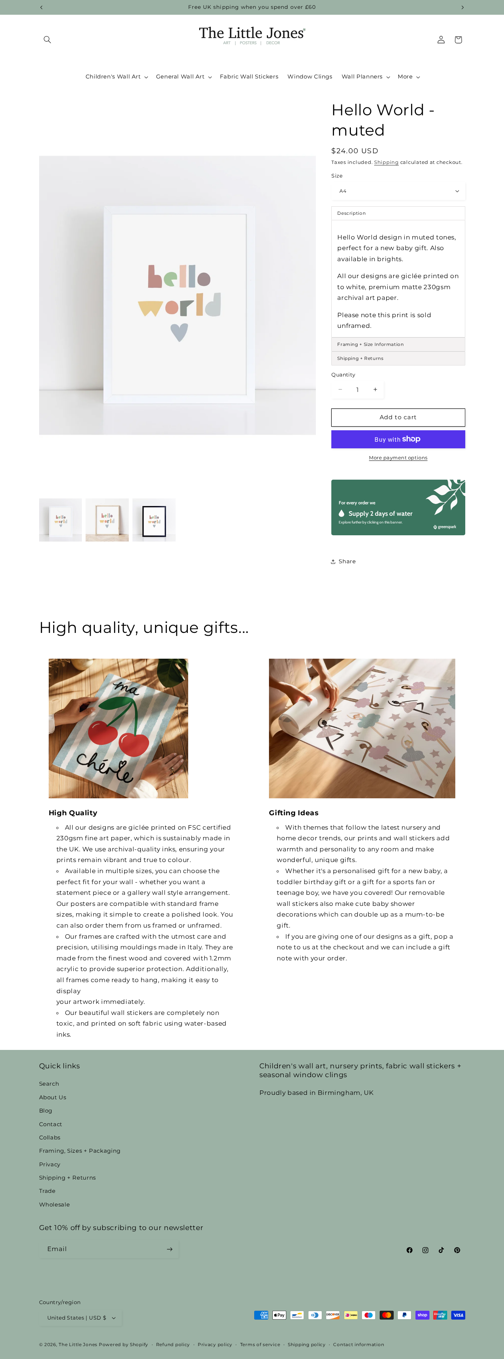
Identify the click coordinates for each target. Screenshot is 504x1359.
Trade (47, 1191)
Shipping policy (307, 1344)
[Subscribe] (169, 1249)
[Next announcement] (463, 7)
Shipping (386, 162)
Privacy (50, 1164)
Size (336, 176)
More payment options (398, 457)
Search (49, 1083)
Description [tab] (351, 213)
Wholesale (54, 1204)
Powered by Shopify (123, 1344)
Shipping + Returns (67, 1177)
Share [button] (347, 561)
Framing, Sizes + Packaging (80, 1151)
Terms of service (260, 1344)
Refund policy (173, 1344)
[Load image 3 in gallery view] (153, 519)
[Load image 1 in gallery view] (60, 519)
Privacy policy (215, 1344)
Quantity (343, 374)
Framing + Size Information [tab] (370, 344)
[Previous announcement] (41, 7)
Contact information (358, 1344)
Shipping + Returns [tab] (360, 358)
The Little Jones (78, 1344)
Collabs (50, 1137)
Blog (46, 1110)
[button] (47, 39)
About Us (52, 1097)
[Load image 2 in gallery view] (107, 519)
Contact (50, 1124)
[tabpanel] (398, 278)
